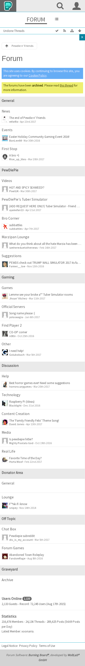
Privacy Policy (28, 646)
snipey (13, 508)
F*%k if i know (18, 504)
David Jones (16, 424)
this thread (66, 85)
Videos (7, 180)
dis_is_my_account (21, 539)
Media (6, 432)
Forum (36, 19)
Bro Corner (10, 218)
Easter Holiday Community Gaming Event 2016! (39, 137)
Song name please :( (22, 313)
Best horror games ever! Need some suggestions (39, 383)
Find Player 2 (12, 325)
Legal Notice (9, 646)
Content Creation (16, 413)
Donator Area (12, 472)
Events (7, 130)
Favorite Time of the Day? (25, 458)
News (6, 111)
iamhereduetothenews (23, 247)
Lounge (8, 497)
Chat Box (9, 529)
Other (6, 344)
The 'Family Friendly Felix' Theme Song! (34, 421)
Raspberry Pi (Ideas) (21, 402)
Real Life (8, 451)
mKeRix (13, 121)
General (8, 100)
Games (7, 287)
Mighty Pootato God (21, 443)
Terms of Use (47, 646)
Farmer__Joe (17, 266)
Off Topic (9, 518)
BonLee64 (15, 140)
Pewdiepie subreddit (22, 536)
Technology (11, 395)
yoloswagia (16, 317)
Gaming (8, 277)
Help (5, 376)
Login (76, 6)
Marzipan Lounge (15, 237)
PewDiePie (10, 170)
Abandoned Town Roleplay (26, 555)
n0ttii (12, 336)
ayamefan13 (16, 210)
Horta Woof (16, 461)
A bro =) (14, 155)
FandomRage (17, 558)
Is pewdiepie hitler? (21, 439)
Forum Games (13, 548)
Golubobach (17, 354)
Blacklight (15, 405)
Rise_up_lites (17, 159)
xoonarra (27, 631)
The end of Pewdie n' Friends (27, 118)
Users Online (12, 598)
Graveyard (10, 569)
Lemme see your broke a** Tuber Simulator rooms (41, 295)
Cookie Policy (38, 76)
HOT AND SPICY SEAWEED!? (26, 188)
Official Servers (13, 306)
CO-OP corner (18, 332)
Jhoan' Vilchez (18, 298)
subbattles (15, 225)
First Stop (9, 149)
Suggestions (11, 256)
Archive (7, 580)
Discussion (10, 365)
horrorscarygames (20, 386)
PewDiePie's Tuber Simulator (24, 199)
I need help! (16, 351)
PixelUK (14, 191)
